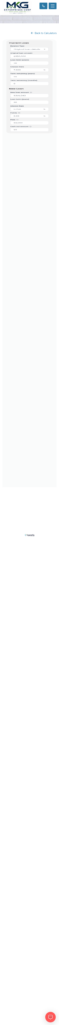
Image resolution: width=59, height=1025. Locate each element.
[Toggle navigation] (53, 6)
